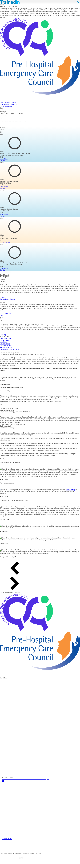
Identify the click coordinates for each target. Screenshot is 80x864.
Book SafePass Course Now (9, 104)
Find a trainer (30, 785)
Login (32, 814)
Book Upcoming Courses (8, 102)
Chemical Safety (5, 344)
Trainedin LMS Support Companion (40, 800)
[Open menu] (75, 2)
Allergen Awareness (6, 340)
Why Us (27, 796)
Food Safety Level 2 (6, 338)
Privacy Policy (36, 817)
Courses (2, 297)
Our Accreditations (6, 106)
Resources (28, 792)
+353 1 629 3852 (7, 839)
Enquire (2, 160)
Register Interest (5, 242)
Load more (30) (5, 272)
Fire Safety (3, 342)
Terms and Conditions (40, 821)
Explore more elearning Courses (10, 349)
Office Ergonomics (6, 345)
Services (27, 789)
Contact (33, 810)
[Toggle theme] (78, 2)
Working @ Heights (6, 347)
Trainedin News (37, 806)
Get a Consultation (6, 313)
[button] (40, 568)
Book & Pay (4, 159)
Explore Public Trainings (7, 299)
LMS (1, 315)
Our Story (3, 335)
